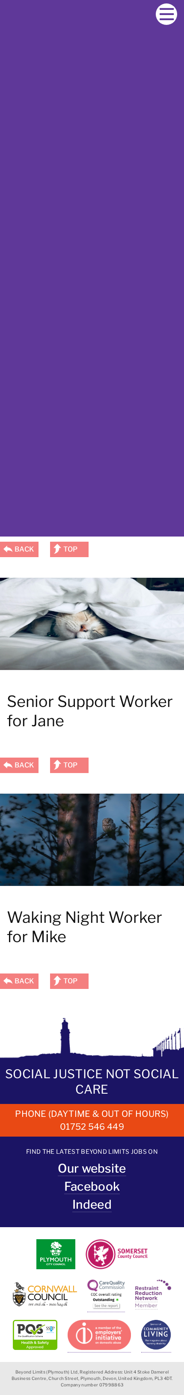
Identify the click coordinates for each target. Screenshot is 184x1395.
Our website (92, 1168)
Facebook (92, 1186)
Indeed (92, 1204)
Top (70, 549)
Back (24, 549)
